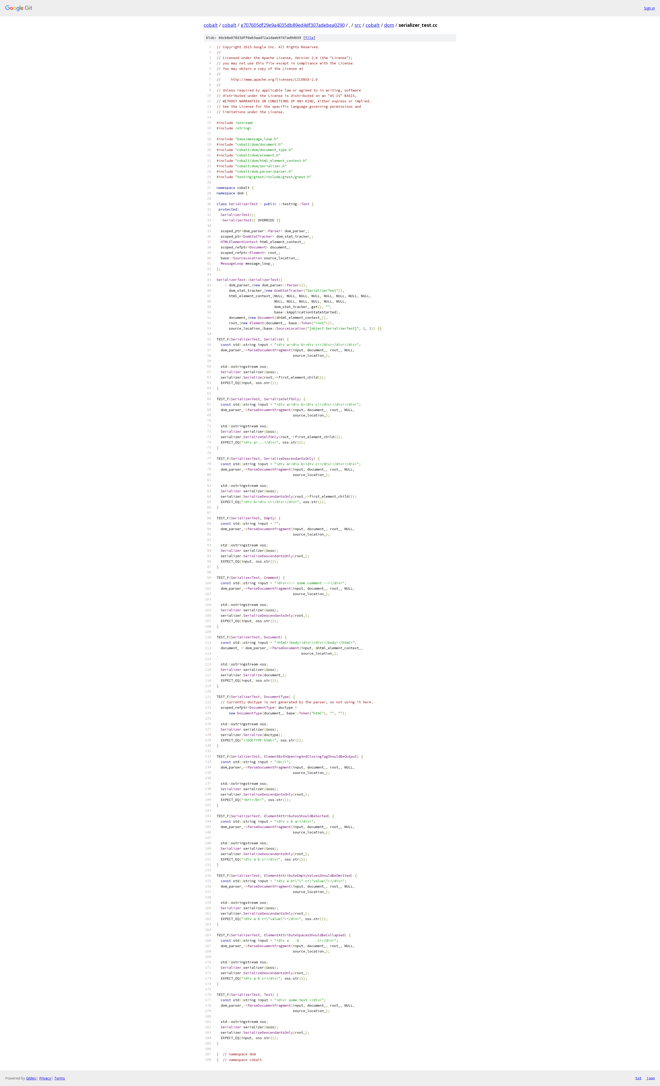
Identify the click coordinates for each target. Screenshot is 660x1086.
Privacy (45, 1078)
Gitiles (31, 1078)
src (357, 25)
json (651, 1078)
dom (389, 25)
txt (638, 1078)
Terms (59, 1078)
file (309, 38)
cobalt (211, 25)
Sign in (649, 8)
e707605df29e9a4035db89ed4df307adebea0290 (293, 25)
